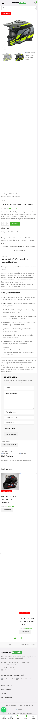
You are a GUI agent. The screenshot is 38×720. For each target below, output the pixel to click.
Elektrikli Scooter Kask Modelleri (11, 196)
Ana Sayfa (4, 194)
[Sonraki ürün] (7, 200)
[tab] (5, 246)
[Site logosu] (19, 3)
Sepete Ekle (15, 223)
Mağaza (23, 240)
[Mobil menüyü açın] (3, 3)
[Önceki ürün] (2, 200)
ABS (4, 303)
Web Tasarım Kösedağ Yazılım (22, 714)
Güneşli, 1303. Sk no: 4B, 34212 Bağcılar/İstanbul (17, 662)
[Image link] (11, 652)
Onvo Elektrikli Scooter (28, 644)
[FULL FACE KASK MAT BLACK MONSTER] (10, 481)
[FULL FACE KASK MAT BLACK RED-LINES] (28, 542)
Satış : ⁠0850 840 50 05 (10, 665)
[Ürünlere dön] (5, 200)
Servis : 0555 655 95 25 (10, 667)
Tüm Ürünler (14, 194)
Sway (9, 644)
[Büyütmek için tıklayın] (5, 47)
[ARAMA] (35, 8)
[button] (7, 510)
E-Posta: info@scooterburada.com (13, 670)
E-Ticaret (9, 714)
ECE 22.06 (17, 277)
